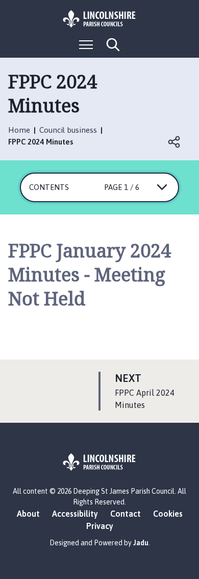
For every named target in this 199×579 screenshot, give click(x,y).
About (28, 513)
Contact (125, 513)
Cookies (168, 513)
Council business (68, 130)
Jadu (140, 543)
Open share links (174, 142)
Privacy (99, 525)
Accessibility (75, 513)
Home (19, 130)
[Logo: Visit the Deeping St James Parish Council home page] (99, 19)
